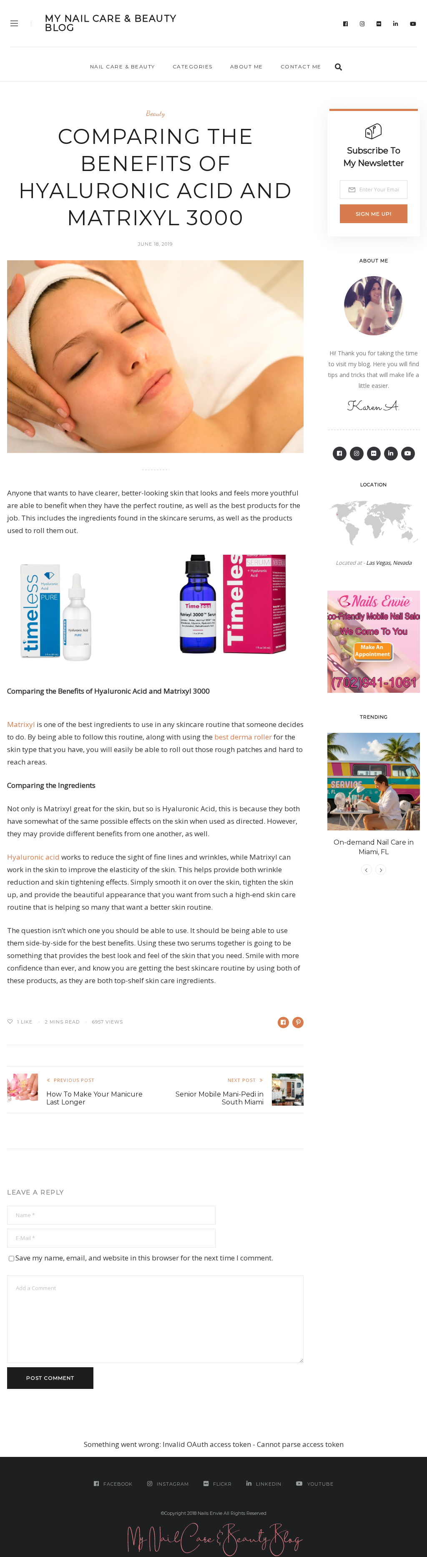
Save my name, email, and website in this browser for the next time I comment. (144, 1258)
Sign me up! (374, 214)
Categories (193, 66)
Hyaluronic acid (33, 857)
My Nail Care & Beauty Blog (111, 23)
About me (246, 66)
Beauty (155, 113)
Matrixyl (21, 724)
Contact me (301, 66)
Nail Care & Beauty (122, 66)
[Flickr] (379, 23)
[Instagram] (362, 23)
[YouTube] (413, 23)
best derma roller (243, 737)
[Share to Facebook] (283, 1022)
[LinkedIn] (395, 23)
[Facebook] (345, 23)
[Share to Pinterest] (298, 1022)
